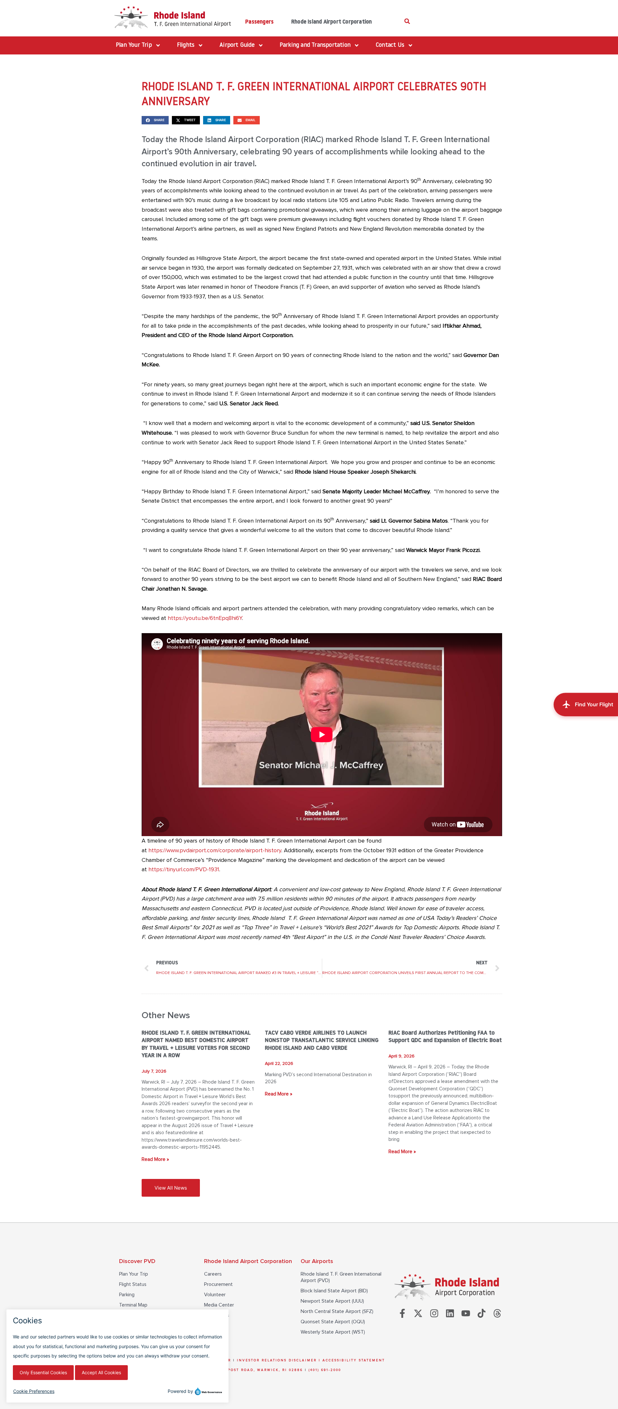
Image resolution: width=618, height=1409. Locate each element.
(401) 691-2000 (325, 1370)
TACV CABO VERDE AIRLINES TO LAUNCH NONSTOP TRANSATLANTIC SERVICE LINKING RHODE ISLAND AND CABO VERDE (322, 1040)
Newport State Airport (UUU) (332, 1301)
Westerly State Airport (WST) (333, 1332)
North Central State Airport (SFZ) (337, 1311)
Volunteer (215, 1294)
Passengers (259, 22)
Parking (127, 1295)
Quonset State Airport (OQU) (333, 1321)
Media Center (219, 1305)
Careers (213, 1274)
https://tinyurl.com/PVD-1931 (183, 869)
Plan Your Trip (133, 1274)
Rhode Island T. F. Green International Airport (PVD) (341, 1277)
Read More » (155, 1159)
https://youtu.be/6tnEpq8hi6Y (205, 618)
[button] (407, 21)
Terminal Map (133, 1305)
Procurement (218, 1284)
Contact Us (216, 1315)
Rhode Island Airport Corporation (331, 22)
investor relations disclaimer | (280, 1360)
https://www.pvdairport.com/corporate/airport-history (214, 850)
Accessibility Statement (354, 1360)
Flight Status (132, 1284)
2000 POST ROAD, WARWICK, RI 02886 (259, 1370)
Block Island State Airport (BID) (334, 1291)
